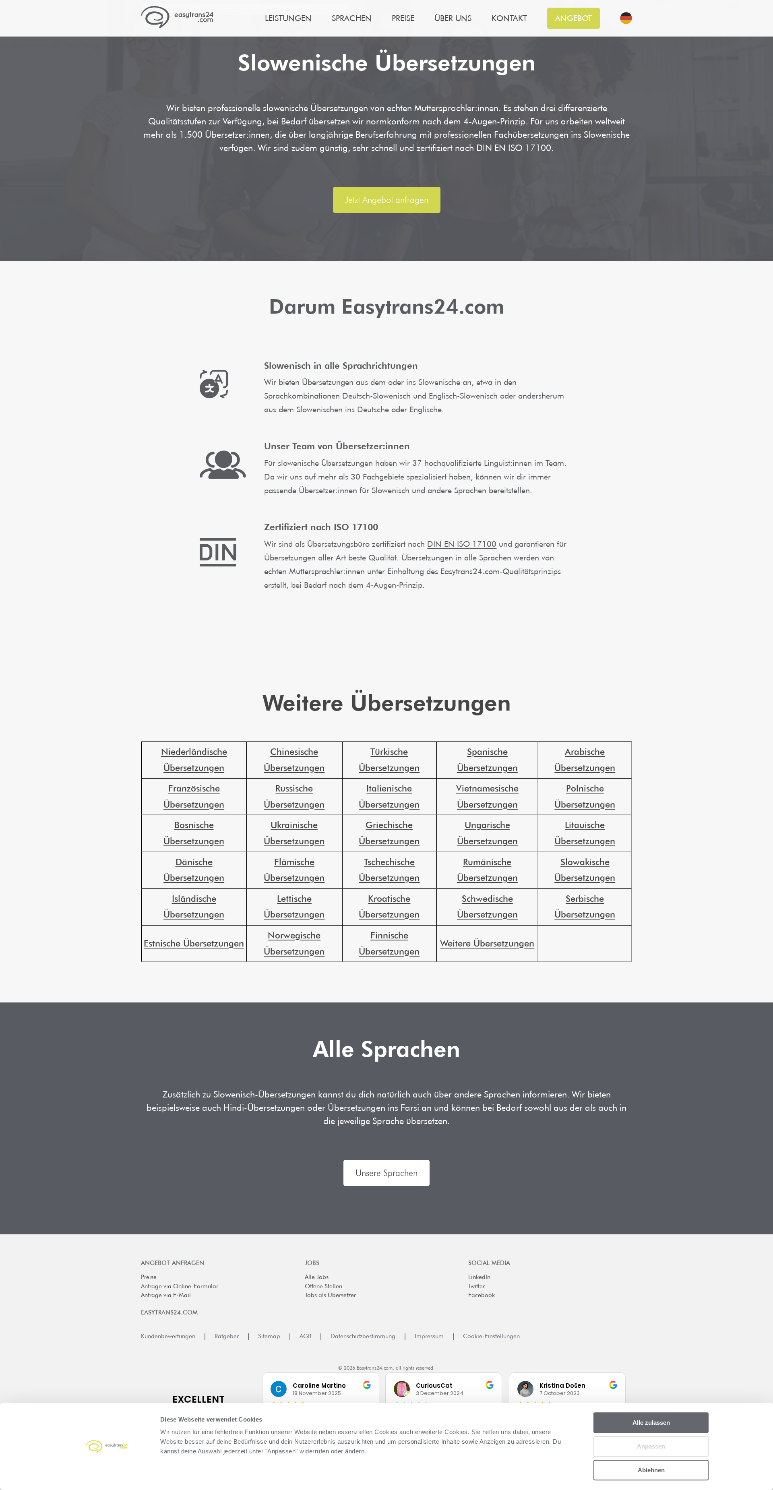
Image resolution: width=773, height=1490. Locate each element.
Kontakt (509, 18)
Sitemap (269, 1336)
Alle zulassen (651, 1422)
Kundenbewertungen (168, 1336)
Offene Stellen (323, 1286)
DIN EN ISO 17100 (461, 544)
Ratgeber (227, 1336)
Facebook (481, 1295)
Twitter (476, 1286)
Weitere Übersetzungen (487, 943)
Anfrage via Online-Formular (179, 1286)
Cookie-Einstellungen (491, 1336)
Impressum (429, 1336)
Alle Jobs (317, 1277)
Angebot (573, 18)
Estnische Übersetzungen (194, 943)
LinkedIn (479, 1277)
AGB (305, 1336)
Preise (149, 1277)
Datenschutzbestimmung (363, 1336)
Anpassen (651, 1446)
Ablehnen (651, 1470)
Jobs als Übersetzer (330, 1295)
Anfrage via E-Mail (166, 1295)
